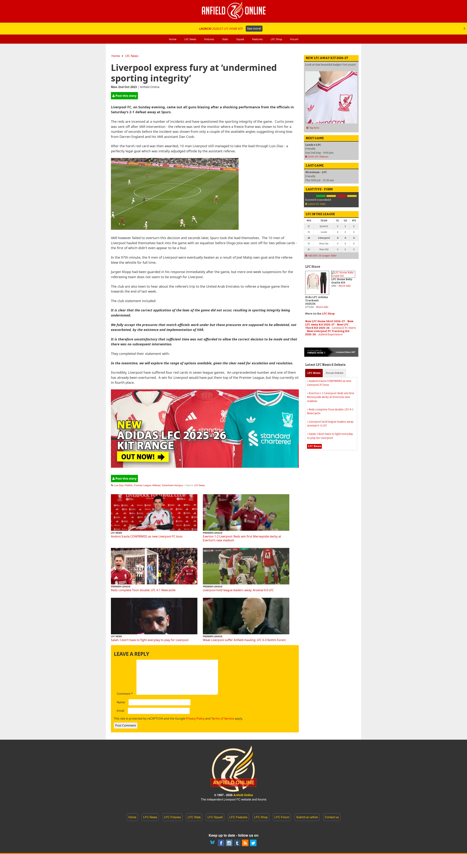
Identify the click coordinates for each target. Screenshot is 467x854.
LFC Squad (215, 817)
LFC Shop (328, 313)
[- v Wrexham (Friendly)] (310, 196)
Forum (335, 373)
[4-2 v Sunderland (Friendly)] (321, 196)
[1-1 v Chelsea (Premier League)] (352, 196)
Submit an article (307, 817)
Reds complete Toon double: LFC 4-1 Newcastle (143, 590)
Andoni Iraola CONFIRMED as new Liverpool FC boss (147, 536)
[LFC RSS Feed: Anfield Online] (245, 843)
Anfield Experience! (330, 334)
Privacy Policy (195, 718)
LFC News (131, 56)
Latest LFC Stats (317, 204)
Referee (156, 485)
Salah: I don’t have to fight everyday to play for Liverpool (149, 640)
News (314, 373)
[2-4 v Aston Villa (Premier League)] (341, 196)
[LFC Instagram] (229, 843)
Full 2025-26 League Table (322, 255)
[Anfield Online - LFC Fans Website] (233, 11)
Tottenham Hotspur (172, 485)
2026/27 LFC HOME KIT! (230, 28)
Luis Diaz (118, 485)
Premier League (142, 485)
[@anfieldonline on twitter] (253, 843)
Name (121, 702)
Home (115, 56)
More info (322, 307)
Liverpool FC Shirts (344, 327)
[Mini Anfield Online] (237, 843)
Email (120, 710)
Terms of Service (222, 718)
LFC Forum (282, 817)
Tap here (314, 127)
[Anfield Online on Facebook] (221, 843)
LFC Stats (194, 817)
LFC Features (238, 817)
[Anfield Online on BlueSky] (213, 843)
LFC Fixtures (172, 817)
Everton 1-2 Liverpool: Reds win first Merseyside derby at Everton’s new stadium (242, 538)
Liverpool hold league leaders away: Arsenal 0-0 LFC (238, 590)
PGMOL (129, 485)
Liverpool (340, 352)
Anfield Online (243, 795)
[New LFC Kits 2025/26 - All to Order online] (205, 466)
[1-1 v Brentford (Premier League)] (331, 196)
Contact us (332, 817)
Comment (125, 693)
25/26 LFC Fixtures (318, 156)
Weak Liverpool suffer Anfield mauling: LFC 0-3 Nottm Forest (244, 640)
